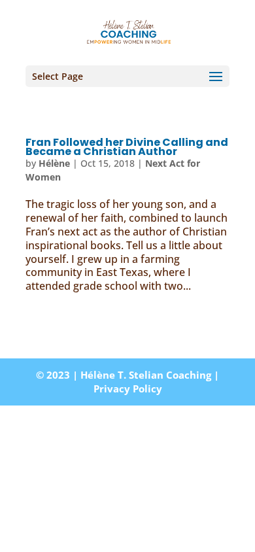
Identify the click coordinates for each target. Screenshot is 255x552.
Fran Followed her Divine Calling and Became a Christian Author (127, 147)
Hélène (54, 163)
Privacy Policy (128, 388)
